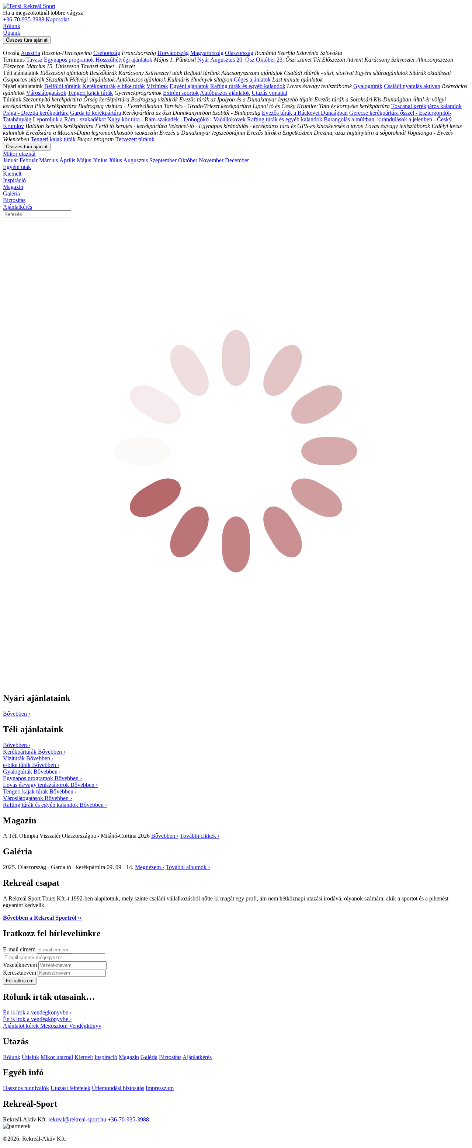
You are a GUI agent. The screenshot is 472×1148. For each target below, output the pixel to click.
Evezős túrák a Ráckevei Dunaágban (305, 113)
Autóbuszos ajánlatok (225, 93)
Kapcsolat (57, 19)
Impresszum (160, 1088)
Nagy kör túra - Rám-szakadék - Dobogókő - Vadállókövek (176, 119)
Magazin (13, 187)
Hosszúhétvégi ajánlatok (124, 59)
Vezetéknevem (20, 965)
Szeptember (163, 160)
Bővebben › (164, 836)
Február (29, 160)
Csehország (106, 53)
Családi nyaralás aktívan (412, 86)
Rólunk (11, 26)
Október (187, 160)
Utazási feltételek (70, 1088)
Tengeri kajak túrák (90, 93)
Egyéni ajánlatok (189, 86)
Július (115, 160)
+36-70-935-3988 (23, 19)
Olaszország (239, 53)
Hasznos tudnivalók (26, 1088)
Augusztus (135, 160)
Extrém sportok (181, 93)
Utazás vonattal (269, 93)
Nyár (203, 59)
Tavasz (34, 59)
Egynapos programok (69, 59)
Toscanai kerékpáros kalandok (426, 106)
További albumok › (188, 867)
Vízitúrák (157, 86)
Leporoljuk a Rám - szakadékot (69, 119)
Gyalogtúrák (367, 86)
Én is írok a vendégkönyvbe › (37, 1012)
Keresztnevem (20, 972)
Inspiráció (14, 180)
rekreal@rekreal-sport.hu (77, 1119)
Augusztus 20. (227, 59)
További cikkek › (199, 836)
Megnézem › (149, 867)
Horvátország (173, 53)
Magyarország (206, 53)
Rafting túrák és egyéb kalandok (247, 86)
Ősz (249, 59)
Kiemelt (12, 173)
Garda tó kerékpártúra (95, 113)
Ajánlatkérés (17, 207)
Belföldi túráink (62, 86)
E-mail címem (20, 949)
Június (100, 160)
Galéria (11, 193)
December (237, 160)
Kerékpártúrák (99, 86)
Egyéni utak (17, 167)
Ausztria (30, 53)
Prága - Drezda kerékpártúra (36, 113)
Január (10, 160)
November (211, 160)
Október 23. (270, 59)
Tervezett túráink (135, 139)
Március (48, 160)
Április (67, 160)
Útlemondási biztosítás (118, 1088)
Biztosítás (14, 200)
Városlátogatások (46, 93)
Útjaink (11, 33)
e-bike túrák (131, 86)
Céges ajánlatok (252, 79)
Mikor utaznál (19, 154)
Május (84, 160)
